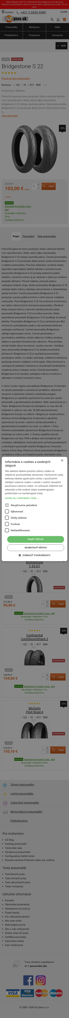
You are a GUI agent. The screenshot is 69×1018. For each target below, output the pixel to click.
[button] (34, 498)
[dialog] (34, 509)
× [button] (62, 460)
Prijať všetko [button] (35, 539)
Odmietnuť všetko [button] (36, 547)
